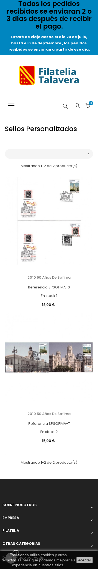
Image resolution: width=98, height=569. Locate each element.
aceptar (84, 560)
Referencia (38, 287)
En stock (48, 295)
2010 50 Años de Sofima (49, 277)
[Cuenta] (77, 106)
